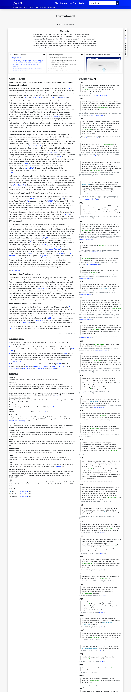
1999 (51, 256)
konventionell (24, 491)
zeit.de (102, 532)
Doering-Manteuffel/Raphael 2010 (19, 398)
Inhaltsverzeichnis (18, 55)
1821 (41, 320)
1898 (28, 322)
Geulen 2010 (13, 415)
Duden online (13, 405)
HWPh (11, 439)
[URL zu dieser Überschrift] (26, 78)
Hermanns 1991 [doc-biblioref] (16, 361)
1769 (69, 88)
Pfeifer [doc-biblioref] (26, 97)
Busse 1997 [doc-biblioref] (30, 344)
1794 (40, 289)
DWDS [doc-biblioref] (64, 366)
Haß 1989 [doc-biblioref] (59, 364)
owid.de (56, 395)
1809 (49, 318)
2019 (11, 328)
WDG (10, 480)
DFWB (11, 391)
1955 (41, 245)
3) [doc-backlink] (9, 353)
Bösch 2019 (12, 377)
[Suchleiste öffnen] (126, 35)
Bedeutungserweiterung (54, 219)
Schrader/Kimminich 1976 (17, 469)
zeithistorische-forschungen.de (18, 421)
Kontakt (81, 3)
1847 (51, 152)
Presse (75, 3)
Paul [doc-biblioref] (46, 366)
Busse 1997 (12, 382)
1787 (11, 172)
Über (57, 3)
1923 (40, 146)
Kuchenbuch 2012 (14, 448)
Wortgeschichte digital (126, 48)
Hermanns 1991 (14, 431)
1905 (11, 295)
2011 (62, 199)
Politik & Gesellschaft (65, 25)
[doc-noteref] (31, 144)
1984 (64, 214)
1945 (24, 185)
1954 (72, 349)
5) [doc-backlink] (9, 366)
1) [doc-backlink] (9, 342)
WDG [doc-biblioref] (23, 368)
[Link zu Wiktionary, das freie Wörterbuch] (10, 496)
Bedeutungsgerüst (55, 55)
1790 (37, 320)
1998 (68, 214)
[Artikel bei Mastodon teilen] (126, 37)
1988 (31, 199)
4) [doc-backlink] (9, 364)
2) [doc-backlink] (9, 347)
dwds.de (43, 412)
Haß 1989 (12, 424)
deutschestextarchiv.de (102, 95)
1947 (43, 238)
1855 (20, 185)
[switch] (14, 270)
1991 (27, 201)
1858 (26, 164)
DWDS (11, 410)
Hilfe (70, 3)
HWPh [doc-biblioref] (59, 157)
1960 (45, 245)
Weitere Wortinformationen (98, 55)
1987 (31, 256)
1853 (27, 168)
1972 (12, 351)
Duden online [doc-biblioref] (40, 368)
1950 (48, 238)
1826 (15, 185)
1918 (32, 168)
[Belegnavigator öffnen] (95, 79)
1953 (58, 295)
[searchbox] (103, 3)
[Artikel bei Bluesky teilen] (126, 40)
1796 (46, 152)
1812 (36, 146)
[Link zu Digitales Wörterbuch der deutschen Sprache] (10, 491)
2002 (50, 201)
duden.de (51, 407)
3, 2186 (28, 368)
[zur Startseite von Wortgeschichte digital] (126, 30)
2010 (69, 253)
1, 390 (58, 366)
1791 (31, 146)
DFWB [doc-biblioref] (54, 366)
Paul (11, 455)
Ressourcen (63, 3)
